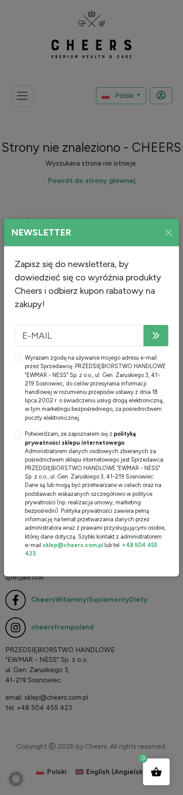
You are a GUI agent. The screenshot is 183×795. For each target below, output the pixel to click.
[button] (16, 779)
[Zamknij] (168, 232)
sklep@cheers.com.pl (73, 545)
